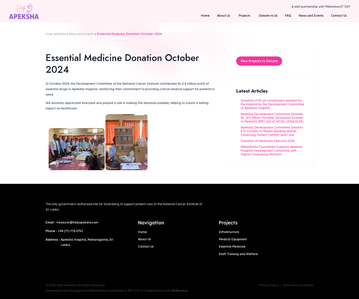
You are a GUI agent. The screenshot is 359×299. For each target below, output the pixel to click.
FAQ (288, 15)
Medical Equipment (233, 239)
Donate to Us (268, 15)
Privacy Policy (269, 285)
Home (205, 15)
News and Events (311, 15)
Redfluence (179, 290)
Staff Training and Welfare (238, 254)
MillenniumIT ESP (337, 6)
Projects (244, 15)
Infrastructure (229, 232)
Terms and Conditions (298, 285)
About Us (223, 15)
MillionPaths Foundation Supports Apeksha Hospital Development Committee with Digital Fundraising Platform (271, 150)
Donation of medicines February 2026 (268, 141)
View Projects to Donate (259, 61)
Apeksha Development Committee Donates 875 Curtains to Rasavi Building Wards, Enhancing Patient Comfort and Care (272, 131)
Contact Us (339, 15)
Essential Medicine (232, 246)
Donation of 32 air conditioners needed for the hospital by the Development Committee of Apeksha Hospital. (272, 104)
